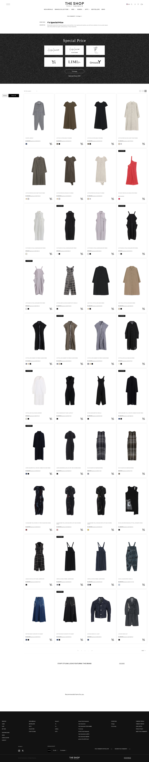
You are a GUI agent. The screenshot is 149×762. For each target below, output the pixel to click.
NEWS (3, 735)
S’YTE (56, 731)
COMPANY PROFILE (140, 721)
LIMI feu (56, 729)
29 (92, 650)
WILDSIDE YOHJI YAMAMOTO (121, 748)
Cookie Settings (127, 758)
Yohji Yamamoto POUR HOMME (85, 726)
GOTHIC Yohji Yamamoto (83, 731)
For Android (63, 750)
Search (13, 95)
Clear (5, 95)
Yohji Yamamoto (81, 723)
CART (3, 726)
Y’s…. (56, 726)
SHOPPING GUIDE (5, 732)
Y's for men (80, 729)
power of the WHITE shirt (83, 739)
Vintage (74, 71)
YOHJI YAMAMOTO (71, 16)
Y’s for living (113, 726)
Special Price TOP (74, 76)
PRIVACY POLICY (139, 729)
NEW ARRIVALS (32, 721)
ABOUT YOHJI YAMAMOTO (141, 731)
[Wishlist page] (138, 4)
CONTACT (4, 740)
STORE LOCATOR (5, 737)
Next (143, 650)
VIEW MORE (122, 663)
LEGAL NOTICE (139, 726)
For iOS (54, 750)
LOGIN (3, 723)
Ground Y (57, 721)
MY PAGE (4, 729)
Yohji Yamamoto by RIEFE (83, 734)
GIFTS (30, 726)
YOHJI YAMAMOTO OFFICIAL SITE (102, 748)
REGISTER (4, 721)
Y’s (55, 723)
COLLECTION (31, 729)
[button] (8, 4)
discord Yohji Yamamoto (83, 721)
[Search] (131, 4)
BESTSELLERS (32, 723)
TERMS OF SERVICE (140, 723)
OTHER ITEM (113, 721)
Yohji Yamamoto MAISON (83, 736)
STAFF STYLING (32, 731)
